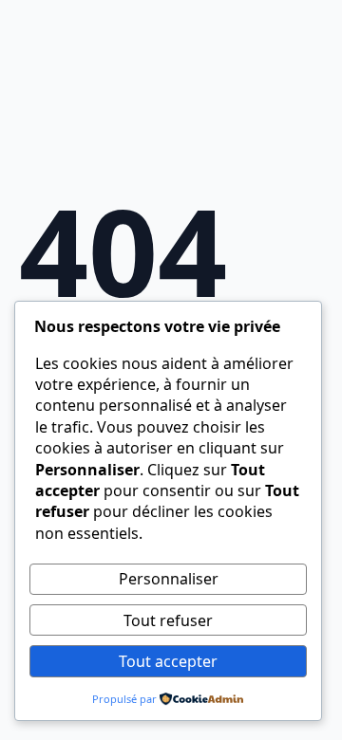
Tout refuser (168, 620)
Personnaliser (168, 578)
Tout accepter (168, 661)
